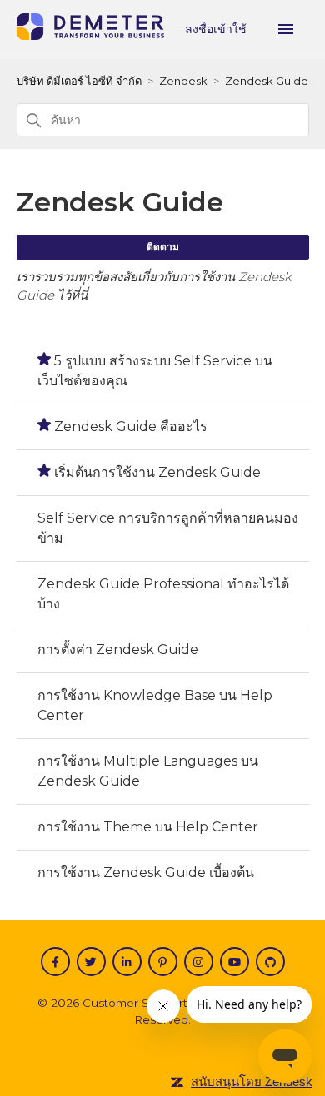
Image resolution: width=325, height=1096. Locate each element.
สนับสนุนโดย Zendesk (251, 1081)
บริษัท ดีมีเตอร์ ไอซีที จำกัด (79, 80)
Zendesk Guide (266, 80)
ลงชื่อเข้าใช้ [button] (217, 29)
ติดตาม (163, 247)
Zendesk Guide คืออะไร (131, 426)
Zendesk (183, 80)
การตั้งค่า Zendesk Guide (118, 649)
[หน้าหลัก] (90, 35)
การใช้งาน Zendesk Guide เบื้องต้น (146, 872)
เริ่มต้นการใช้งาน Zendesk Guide (157, 472)
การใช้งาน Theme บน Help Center (148, 827)
